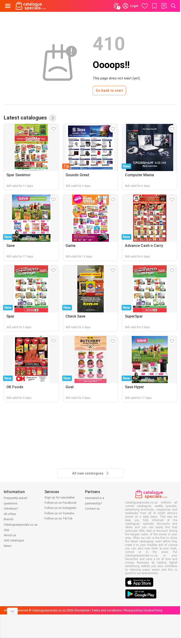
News (8, 546)
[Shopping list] (164, 6)
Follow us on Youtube (59, 513)
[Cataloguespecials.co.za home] (31, 5)
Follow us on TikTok (59, 518)
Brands (8, 519)
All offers (10, 514)
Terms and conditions (106, 610)
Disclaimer (82, 610)
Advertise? (11, 508)
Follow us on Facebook (61, 502)
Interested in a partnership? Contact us (94, 503)
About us (10, 535)
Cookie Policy (153, 610)
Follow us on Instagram (60, 508)
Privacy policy (132, 610)
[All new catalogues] (52, 118)
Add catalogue (14, 540)
